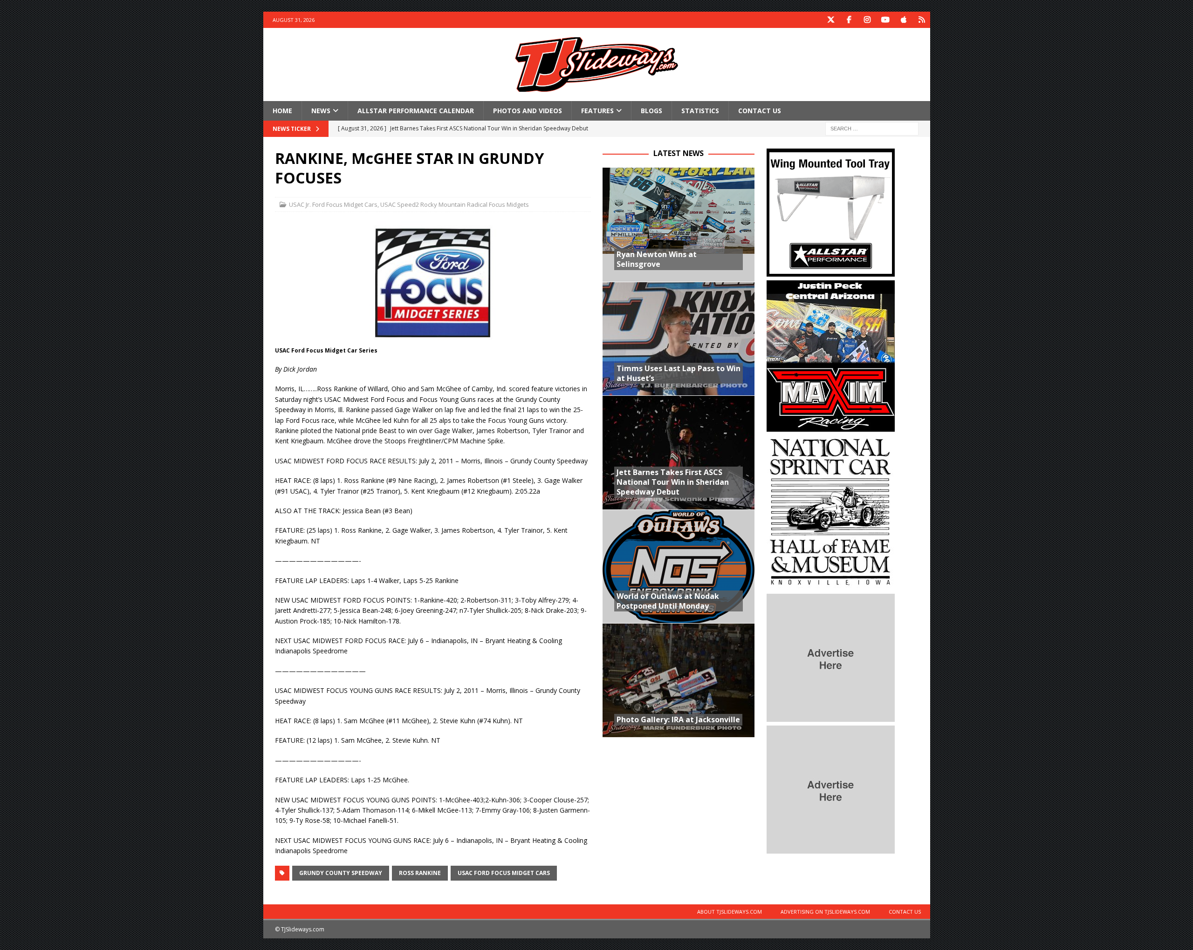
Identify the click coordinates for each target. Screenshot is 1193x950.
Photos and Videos (527, 110)
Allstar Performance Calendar (415, 110)
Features (597, 110)
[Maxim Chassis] (831, 426)
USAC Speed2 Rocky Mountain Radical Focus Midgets (454, 204)
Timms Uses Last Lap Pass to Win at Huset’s (678, 373)
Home (282, 110)
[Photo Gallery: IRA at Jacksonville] (678, 680)
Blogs (651, 110)
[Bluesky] (922, 20)
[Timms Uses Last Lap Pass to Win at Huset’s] (678, 339)
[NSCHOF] (831, 584)
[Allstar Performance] (831, 271)
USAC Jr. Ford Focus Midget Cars (333, 204)
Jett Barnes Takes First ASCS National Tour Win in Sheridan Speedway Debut (673, 482)
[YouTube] (886, 20)
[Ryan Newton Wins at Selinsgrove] (678, 225)
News (320, 110)
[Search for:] (872, 128)
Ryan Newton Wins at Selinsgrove (657, 259)
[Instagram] (867, 20)
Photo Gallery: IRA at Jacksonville (678, 719)
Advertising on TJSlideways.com (825, 911)
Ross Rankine (420, 873)
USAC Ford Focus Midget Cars (504, 873)
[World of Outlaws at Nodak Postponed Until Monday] (678, 566)
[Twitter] (831, 20)
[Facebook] (849, 20)
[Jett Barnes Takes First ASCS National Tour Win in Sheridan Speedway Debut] (678, 452)
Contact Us (759, 110)
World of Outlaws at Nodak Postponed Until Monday (668, 601)
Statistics (700, 110)
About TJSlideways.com (729, 911)
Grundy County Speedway (340, 873)
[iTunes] (904, 20)
